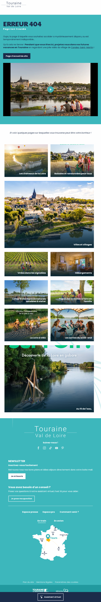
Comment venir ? (69, 512)
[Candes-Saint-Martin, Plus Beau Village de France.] (50, 89)
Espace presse (30, 512)
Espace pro (49, 512)
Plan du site (28, 582)
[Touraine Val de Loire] (13, 4)
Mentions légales (44, 582)
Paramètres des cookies (66, 582)
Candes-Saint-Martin (82, 47)
